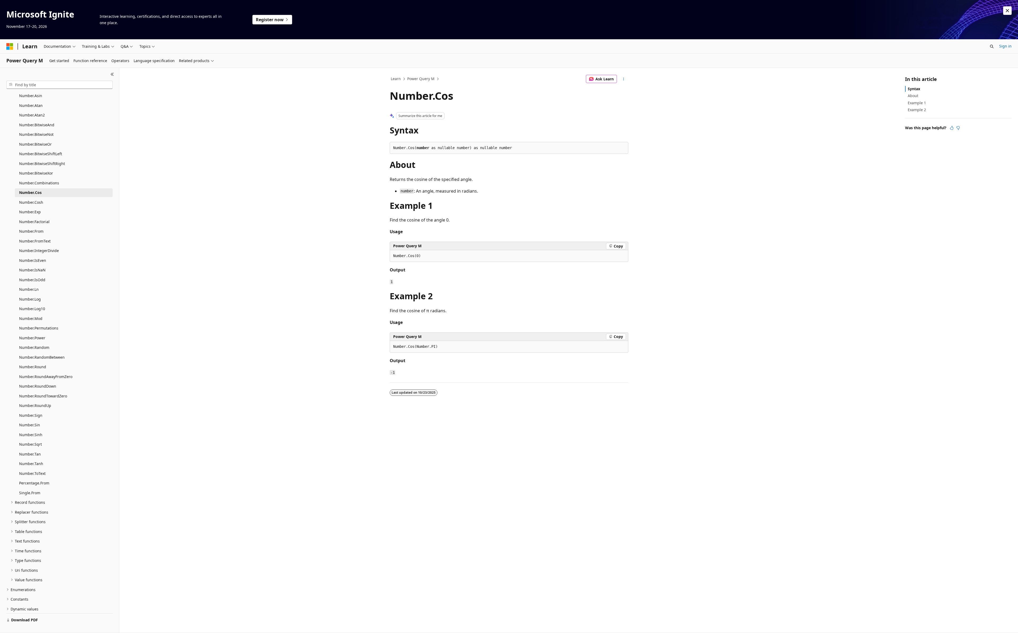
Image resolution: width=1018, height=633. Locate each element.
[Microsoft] (9, 46)
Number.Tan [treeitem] (30, 454)
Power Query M (421, 78)
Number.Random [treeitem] (34, 347)
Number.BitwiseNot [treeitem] (36, 134)
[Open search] (991, 46)
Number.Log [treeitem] (30, 299)
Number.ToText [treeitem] (32, 473)
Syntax (914, 88)
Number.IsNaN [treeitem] (32, 269)
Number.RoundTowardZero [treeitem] (43, 395)
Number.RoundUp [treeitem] (35, 405)
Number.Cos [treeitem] (30, 192)
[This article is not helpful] (958, 128)
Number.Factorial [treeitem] (34, 221)
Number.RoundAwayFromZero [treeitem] (45, 376)
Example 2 (917, 109)
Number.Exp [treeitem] (30, 211)
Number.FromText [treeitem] (35, 241)
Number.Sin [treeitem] (29, 424)
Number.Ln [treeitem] (29, 289)
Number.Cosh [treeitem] (31, 202)
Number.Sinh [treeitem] (30, 434)
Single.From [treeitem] (29, 492)
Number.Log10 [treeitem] (32, 308)
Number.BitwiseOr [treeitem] (35, 144)
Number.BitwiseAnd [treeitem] (36, 124)
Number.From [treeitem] (31, 231)
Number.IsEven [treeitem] (32, 260)
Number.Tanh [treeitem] (31, 463)
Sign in (1005, 46)
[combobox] (59, 85)
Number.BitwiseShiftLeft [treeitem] (40, 153)
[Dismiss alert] (1007, 10)
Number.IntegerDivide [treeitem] (39, 250)
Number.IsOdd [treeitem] (32, 279)
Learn (396, 78)
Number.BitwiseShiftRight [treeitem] (42, 163)
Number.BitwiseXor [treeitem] (36, 173)
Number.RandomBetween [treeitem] (42, 357)
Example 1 (917, 102)
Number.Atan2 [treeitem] (32, 115)
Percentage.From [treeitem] (34, 482)
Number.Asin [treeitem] (30, 95)
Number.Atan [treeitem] (31, 105)
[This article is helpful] (952, 128)
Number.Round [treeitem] (32, 366)
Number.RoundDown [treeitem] (37, 386)
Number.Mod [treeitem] (30, 318)
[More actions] (623, 79)
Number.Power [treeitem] (32, 337)
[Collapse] (112, 74)
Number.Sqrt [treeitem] (30, 444)
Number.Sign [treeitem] (30, 415)
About (913, 95)
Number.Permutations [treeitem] (38, 328)
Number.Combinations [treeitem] (39, 182)
